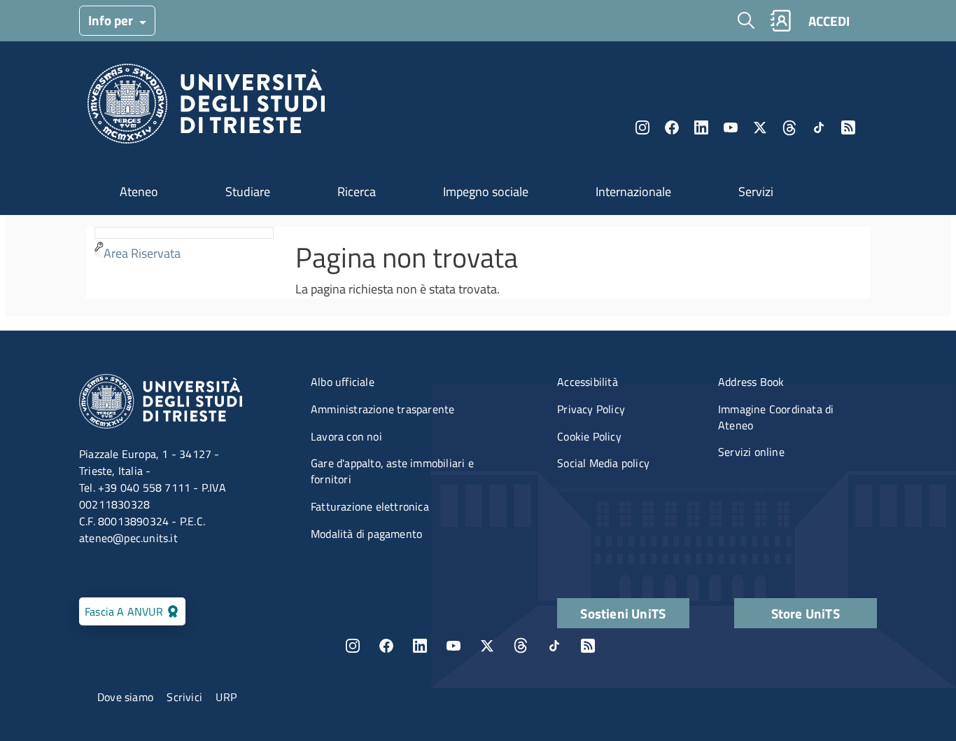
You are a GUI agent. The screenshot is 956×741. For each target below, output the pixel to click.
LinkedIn (701, 127)
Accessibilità (587, 381)
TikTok (554, 646)
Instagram (642, 127)
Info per (112, 20)
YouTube (731, 127)
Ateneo (139, 191)
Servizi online (751, 451)
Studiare (247, 191)
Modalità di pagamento (366, 533)
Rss (848, 127)
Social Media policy (603, 463)
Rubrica (780, 21)
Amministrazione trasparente (382, 409)
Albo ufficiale (342, 381)
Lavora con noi (346, 436)
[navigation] (184, 246)
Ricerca (356, 191)
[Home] (206, 107)
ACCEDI (829, 21)
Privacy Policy (591, 409)
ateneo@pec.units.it (128, 537)
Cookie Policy (589, 436)
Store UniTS (805, 613)
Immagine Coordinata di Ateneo (776, 417)
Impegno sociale (485, 191)
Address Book (751, 381)
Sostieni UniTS (623, 613)
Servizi (755, 191)
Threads (789, 127)
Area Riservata (142, 253)
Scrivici (184, 696)
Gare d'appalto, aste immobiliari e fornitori (392, 471)
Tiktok (819, 127)
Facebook (672, 127)
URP (226, 696)
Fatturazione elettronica (370, 506)
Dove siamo (125, 696)
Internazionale (633, 191)
